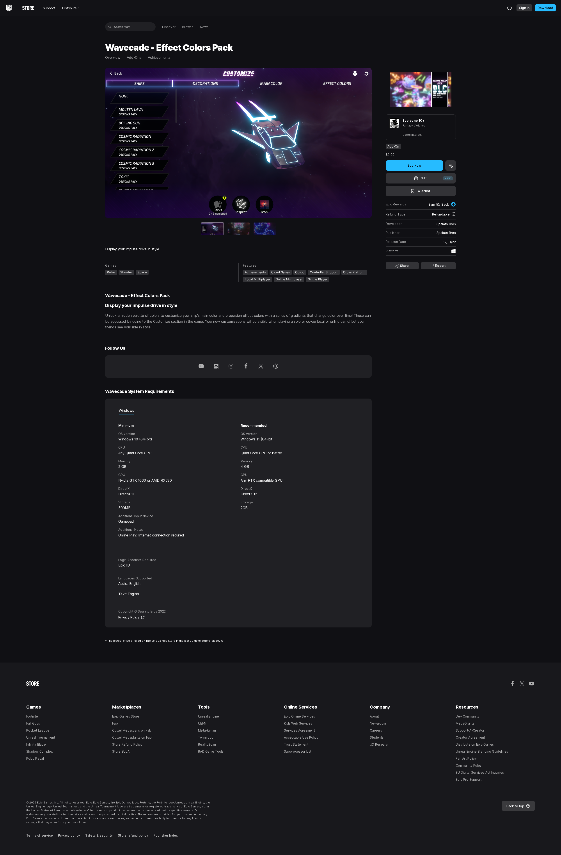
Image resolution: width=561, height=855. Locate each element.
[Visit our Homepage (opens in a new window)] (276, 366)
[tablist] (238, 410)
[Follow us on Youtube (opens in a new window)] (201, 366)
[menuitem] (169, 26)
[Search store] (109, 26)
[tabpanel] (238, 482)
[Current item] (212, 228)
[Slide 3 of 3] (264, 228)
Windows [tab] (126, 410)
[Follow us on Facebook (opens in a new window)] (246, 366)
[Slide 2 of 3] (238, 228)
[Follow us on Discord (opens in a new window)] (216, 366)
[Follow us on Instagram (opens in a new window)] (231, 366)
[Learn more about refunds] (453, 214)
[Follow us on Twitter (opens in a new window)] (261, 366)
